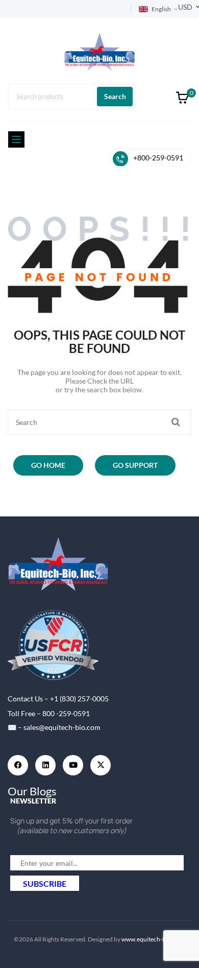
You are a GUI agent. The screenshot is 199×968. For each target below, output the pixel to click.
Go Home (48, 465)
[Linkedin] (45, 765)
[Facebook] (18, 765)
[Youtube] (73, 765)
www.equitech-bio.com (152, 939)
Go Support (135, 465)
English (161, 9)
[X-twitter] (100, 765)
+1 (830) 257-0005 (79, 698)
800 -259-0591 (66, 713)
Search (115, 96)
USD (185, 7)
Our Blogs (32, 791)
